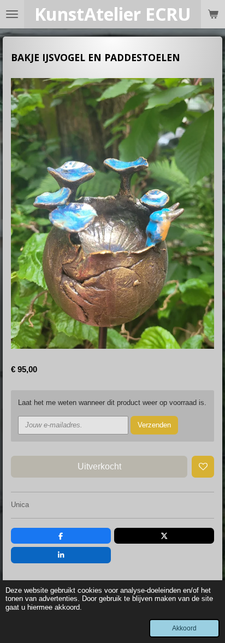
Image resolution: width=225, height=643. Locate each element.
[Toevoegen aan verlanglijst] (203, 467)
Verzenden (154, 425)
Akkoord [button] (184, 628)
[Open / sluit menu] (12, 14)
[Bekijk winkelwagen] (213, 14)
